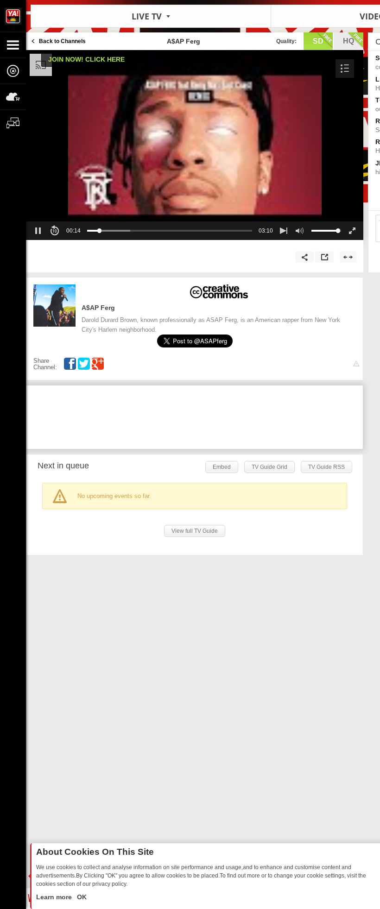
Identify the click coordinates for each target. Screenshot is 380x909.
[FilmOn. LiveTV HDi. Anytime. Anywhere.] (13, 16)
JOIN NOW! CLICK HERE (86, 59)
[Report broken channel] (356, 363)
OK (81, 897)
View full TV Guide (194, 531)
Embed (222, 467)
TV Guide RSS (326, 467)
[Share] (304, 257)
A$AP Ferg (98, 307)
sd (318, 41)
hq (348, 41)
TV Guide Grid (269, 467)
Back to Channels (62, 41)
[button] (345, 68)
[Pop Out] (324, 257)
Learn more (55, 897)
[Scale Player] (348, 257)
